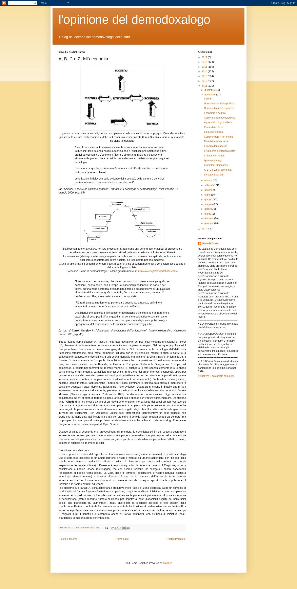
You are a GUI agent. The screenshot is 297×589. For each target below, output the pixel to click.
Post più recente (68, 539)
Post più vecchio (176, 539)
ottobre (208, 180)
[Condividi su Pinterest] (128, 528)
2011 (205, 85)
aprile (207, 208)
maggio (208, 204)
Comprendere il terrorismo (218, 136)
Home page (122, 539)
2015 (205, 66)
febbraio (209, 218)
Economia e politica (215, 113)
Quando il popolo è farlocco (219, 108)
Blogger (167, 563)
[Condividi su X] (121, 528)
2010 (205, 229)
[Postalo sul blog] (117, 528)
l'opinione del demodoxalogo (134, 19)
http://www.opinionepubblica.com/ (157, 271)
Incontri (208, 98)
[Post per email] (106, 527)
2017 (205, 57)
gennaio (209, 223)
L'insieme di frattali (214, 155)
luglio (207, 194)
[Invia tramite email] (113, 528)
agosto (208, 190)
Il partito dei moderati (215, 146)
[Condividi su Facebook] (124, 528)
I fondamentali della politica (219, 103)
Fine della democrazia (216, 141)
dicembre (209, 90)
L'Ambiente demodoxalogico (219, 151)
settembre (210, 185)
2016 (205, 62)
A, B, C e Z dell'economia (218, 169)
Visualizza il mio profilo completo (216, 376)
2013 (205, 76)
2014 (205, 71)
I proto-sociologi (213, 160)
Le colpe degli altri (214, 174)
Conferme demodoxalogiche (219, 117)
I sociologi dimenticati (216, 165)
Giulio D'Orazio (210, 243)
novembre (210, 94)
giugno (208, 199)
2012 (205, 81)
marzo (208, 213)
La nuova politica (213, 131)
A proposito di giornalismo (218, 122)
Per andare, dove (213, 127)
